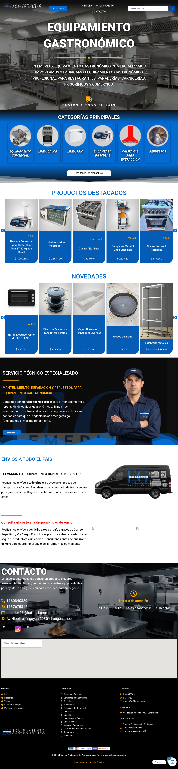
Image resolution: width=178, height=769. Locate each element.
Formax (116, 237)
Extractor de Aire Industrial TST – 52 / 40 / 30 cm (151, 336)
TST (162, 322)
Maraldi (82, 237)
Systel (151, 237)
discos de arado (83, 336)
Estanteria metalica (117, 343)
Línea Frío (75, 151)
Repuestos (157, 151)
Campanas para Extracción (130, 155)
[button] (3, 230)
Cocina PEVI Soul (39, 248)
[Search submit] (172, 8)
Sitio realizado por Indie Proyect (89, 762)
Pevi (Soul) (47, 239)
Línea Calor (47, 151)
